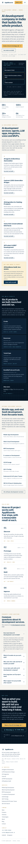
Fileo (12, 389)
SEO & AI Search (6, 803)
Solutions (4, 814)
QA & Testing (5, 799)
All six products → (8, 393)
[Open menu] (24, 2)
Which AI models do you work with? (12, 656)
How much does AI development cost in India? (12, 634)
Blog (3, 821)
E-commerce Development (8, 794)
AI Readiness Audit (6, 781)
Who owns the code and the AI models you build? (13, 662)
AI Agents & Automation (8, 769)
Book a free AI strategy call (11, 46)
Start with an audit (10, 282)
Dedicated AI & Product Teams (9, 801)
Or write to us (14, 735)
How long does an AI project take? (12, 675)
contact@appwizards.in (8, 832)
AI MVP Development (7, 778)
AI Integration (5, 774)
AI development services (18, 625)
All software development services (13, 492)
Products (4, 812)
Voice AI (4, 776)
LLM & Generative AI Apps (8, 772)
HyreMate (6, 389)
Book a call (18, 2)
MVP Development (6, 792)
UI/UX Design (5, 796)
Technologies (5, 817)
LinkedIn (4, 835)
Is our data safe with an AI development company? (12, 669)
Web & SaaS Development (8, 790)
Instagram (9, 835)
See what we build (9, 50)
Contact (4, 823)
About (3, 819)
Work (3, 810)
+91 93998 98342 (6, 830)
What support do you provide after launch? (12, 681)
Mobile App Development (8, 787)
